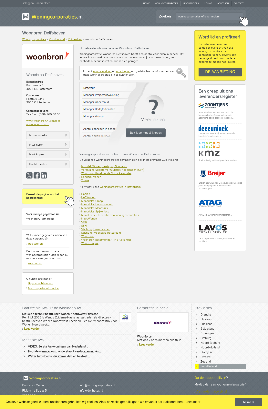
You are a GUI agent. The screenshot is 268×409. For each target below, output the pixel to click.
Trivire (85, 180)
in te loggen (123, 71)
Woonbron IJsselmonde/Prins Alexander (106, 173)
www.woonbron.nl (37, 124)
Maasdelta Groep (92, 201)
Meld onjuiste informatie (43, 288)
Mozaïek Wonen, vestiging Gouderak (104, 166)
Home (146, 3)
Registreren (35, 244)
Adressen (223, 3)
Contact (238, 3)
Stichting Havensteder (95, 229)
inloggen (28, 3)
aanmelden (43, 3)
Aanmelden (35, 263)
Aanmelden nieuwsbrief (211, 392)
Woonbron (87, 236)
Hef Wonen (88, 197)
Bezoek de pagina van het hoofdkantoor (42, 196)
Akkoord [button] (248, 402)
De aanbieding (220, 72)
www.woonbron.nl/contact (43, 121)
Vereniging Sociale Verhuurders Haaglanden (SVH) (112, 170)
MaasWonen (89, 218)
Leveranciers (191, 3)
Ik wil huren (36, 145)
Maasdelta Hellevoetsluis (97, 204)
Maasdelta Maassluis (94, 208)
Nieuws (208, 3)
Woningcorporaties (166, 3)
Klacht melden (38, 164)
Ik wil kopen (36, 154)
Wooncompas (89, 243)
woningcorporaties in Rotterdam (120, 187)
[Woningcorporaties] (52, 20)
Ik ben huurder (38, 135)
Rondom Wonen (91, 177)
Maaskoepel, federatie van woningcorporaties (110, 215)
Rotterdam (75, 39)
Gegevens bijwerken (40, 283)
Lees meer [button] (193, 402)
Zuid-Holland (57, 39)
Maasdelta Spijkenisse (95, 211)
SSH (84, 226)
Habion (85, 194)
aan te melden (102, 71)
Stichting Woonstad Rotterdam (101, 233)
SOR (84, 222)
